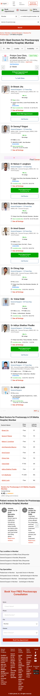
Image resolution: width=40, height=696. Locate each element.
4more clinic (15, 287)
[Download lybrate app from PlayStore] (36, 671)
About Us (29, 655)
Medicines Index (21, 680)
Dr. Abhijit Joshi (18, 387)
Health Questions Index (21, 665)
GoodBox (3, 684)
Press (28, 677)
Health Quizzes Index (20, 670)
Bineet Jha (5, 430)
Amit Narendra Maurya (9, 447)
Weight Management (5, 672)
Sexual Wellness (3, 668)
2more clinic (15, 181)
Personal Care (3, 679)
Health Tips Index (20, 660)
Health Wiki (20, 656)
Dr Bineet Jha (17, 86)
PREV (4, 411)
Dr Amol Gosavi (18, 228)
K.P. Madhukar (6, 475)
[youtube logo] (35, 661)
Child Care (4, 682)
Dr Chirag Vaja (17, 268)
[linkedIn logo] (35, 659)
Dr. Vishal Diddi (18, 299)
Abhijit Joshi (6, 480)
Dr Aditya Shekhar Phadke (23, 325)
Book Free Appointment (33, 3)
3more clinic (15, 105)
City (4, 619)
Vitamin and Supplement (4, 658)
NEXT (35, 411)
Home (2, 33)
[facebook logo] (35, 653)
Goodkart (3, 655)
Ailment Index (20, 683)
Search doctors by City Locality (13, 661)
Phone (4, 610)
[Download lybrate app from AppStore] (36, 674)
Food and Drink (3, 675)
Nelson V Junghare (8, 441)
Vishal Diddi (5, 464)
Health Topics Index (20, 676)
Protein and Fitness (4, 661)
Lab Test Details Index (20, 688)
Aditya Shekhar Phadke (9, 469)
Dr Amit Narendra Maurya (22, 203)
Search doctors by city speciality (13, 675)
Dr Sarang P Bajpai (19, 126)
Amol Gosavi (6, 452)
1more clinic (15, 246)
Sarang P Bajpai (7, 436)
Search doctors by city (13, 655)
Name (4, 602)
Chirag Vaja (5, 458)
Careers (28, 661)
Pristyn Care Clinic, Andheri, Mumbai (18, 56)
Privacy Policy (28, 670)
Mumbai (7, 33)
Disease (5, 628)
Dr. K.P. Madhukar (19, 362)
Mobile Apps (28, 663)
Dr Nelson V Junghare (21, 164)
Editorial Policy (28, 674)
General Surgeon (17, 33)
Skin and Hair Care (3, 665)
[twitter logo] (35, 656)
